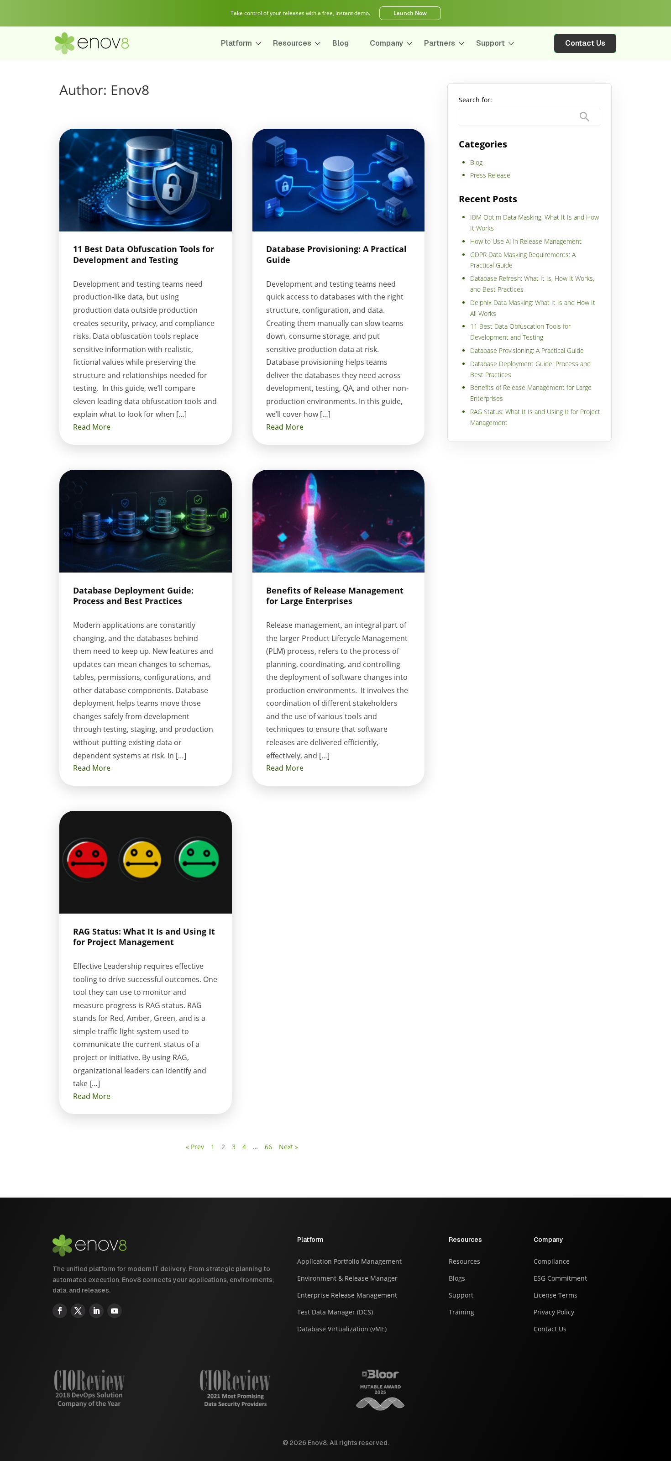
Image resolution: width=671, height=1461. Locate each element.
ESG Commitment (560, 1278)
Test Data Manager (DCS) (335, 1312)
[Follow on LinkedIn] (96, 1310)
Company (386, 43)
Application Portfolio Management (349, 1262)
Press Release (490, 175)
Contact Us (585, 43)
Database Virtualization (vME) (342, 1329)
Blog (340, 43)
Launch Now (410, 13)
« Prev (195, 1146)
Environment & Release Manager (347, 1278)
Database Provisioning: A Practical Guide (527, 350)
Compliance (552, 1262)
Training (461, 1312)
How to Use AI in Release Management (526, 241)
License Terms (555, 1295)
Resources (292, 43)
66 (268, 1146)
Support (490, 43)
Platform (236, 43)
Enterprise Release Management (347, 1295)
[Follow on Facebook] (59, 1310)
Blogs (457, 1278)
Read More (91, 427)
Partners (439, 43)
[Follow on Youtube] (114, 1310)
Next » (288, 1146)
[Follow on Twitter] (78, 1310)
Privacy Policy (554, 1312)
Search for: (475, 99)
